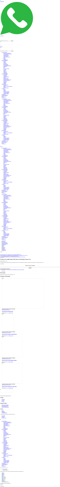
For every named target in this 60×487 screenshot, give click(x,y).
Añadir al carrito (11, 335)
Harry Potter (5, 63)
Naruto (4, 117)
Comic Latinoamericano (7, 103)
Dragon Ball (5, 66)
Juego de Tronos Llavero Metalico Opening (9, 360)
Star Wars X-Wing (6, 134)
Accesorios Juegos (6, 93)
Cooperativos (5, 122)
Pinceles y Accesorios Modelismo (8, 86)
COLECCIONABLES (5, 95)
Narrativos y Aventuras (7, 80)
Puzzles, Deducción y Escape (7, 79)
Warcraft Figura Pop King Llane (7, 311)
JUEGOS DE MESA (5, 120)
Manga (4, 58)
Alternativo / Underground (7, 53)
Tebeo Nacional (6, 59)
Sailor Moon (5, 71)
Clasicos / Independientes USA (8, 100)
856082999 (2, 1)
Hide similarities (5, 469)
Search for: (1, 40)
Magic (4, 89)
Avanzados (5, 75)
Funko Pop (10, 269)
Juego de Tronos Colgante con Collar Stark (9, 386)
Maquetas (5, 85)
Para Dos (5, 77)
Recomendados (6, 74)
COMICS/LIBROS (4, 52)
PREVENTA (3, 94)
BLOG (3, 96)
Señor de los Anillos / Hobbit (20, 269)
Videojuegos (7, 309)
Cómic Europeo (6, 56)
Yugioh (4, 90)
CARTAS (3, 88)
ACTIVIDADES (4, 142)
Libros (4, 57)
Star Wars (5, 62)
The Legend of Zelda (6, 68)
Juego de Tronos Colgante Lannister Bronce (9, 334)
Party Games (5, 81)
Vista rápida (13, 331)
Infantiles (5, 83)
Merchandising (14, 269)
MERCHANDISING (5, 60)
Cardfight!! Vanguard (6, 139)
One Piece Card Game (6, 91)
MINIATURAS (4, 84)
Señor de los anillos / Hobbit (7, 65)
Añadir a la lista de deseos (5, 331)
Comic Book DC (6, 54)
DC (4, 114)
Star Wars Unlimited (6, 92)
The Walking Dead (6, 111)
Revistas (5, 105)
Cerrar (3, 486)
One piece (5, 69)
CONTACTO (4, 97)
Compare (10, 331)
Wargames (5, 128)
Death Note (5, 72)
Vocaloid (5, 61)
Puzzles (5, 108)
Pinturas (5, 133)
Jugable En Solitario (6, 76)
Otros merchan (5, 119)
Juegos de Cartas (6, 78)
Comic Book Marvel (6, 55)
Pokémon (5, 70)
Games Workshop (6, 131)
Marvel (4, 67)
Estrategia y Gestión (6, 125)
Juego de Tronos (6, 64)
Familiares (5, 82)
